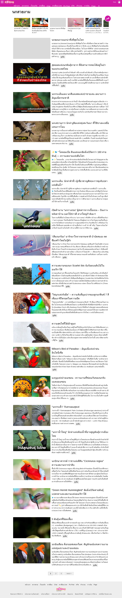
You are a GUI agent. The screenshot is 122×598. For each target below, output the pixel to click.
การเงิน (86, 6)
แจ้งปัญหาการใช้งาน (91, 594)
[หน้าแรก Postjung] (9, 2)
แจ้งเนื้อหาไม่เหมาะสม (105, 594)
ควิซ (72, 6)
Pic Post (66, 6)
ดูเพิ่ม (62, 57)
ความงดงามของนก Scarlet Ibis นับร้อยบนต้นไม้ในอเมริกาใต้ (78, 267)
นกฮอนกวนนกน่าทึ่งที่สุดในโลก (68, 39)
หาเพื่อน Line (57, 6)
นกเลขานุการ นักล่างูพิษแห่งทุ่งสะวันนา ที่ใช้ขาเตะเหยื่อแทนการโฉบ (80, 125)
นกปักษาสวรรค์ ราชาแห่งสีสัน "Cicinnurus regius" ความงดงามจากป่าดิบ (78, 463)
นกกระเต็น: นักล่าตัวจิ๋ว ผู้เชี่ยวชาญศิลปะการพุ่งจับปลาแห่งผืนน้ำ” (80, 183)
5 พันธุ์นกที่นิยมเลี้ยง (62, 519)
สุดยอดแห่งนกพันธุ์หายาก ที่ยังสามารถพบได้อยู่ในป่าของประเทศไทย (79, 67)
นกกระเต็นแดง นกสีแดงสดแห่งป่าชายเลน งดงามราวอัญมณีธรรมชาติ (79, 96)
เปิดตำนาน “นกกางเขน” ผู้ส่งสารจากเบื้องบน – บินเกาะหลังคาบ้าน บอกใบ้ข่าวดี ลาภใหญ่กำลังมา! (80, 212)
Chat (48, 6)
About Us (70, 594)
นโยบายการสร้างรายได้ (58, 594)
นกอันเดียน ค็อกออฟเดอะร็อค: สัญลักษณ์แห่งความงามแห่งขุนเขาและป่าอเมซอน (80, 546)
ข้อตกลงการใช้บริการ (16, 594)
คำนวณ (79, 6)
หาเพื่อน (42, 6)
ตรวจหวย (25, 6)
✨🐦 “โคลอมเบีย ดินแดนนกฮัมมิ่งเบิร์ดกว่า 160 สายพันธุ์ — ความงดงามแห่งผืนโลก (79, 154)
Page (93, 6)
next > (69, 573)
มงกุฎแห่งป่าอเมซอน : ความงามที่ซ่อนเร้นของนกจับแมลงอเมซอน (78, 380)
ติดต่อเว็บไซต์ (79, 594)
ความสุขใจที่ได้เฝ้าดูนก (64, 323)
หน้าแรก (17, 6)
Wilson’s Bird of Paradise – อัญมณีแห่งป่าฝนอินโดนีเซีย (75, 350)
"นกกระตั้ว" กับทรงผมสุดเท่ (65, 407)
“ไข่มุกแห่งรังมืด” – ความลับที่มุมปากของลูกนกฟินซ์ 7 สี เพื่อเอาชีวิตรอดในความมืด (80, 296)
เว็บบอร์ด (34, 6)
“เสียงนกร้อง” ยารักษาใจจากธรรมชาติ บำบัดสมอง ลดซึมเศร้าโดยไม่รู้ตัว (79, 238)
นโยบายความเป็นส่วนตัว (32, 594)
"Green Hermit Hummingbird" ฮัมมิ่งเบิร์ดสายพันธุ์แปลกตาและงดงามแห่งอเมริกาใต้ (78, 492)
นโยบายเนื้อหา (45, 594)
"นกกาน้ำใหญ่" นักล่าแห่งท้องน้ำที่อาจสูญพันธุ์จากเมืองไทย (80, 434)
